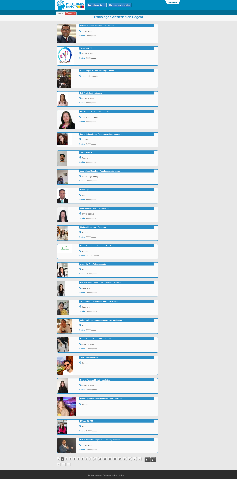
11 (100, 459)
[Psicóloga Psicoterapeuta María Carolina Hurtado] (68, 406)
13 (110, 459)
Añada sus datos (97, 5)
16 (125, 459)
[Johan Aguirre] (68, 158)
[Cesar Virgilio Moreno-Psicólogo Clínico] (68, 78)
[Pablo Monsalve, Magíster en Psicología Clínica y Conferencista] (68, 445)
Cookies (121, 475)
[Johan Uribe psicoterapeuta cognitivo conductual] (68, 326)
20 (58, 464)
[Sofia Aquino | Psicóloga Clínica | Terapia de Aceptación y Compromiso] (68, 307)
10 (95, 459)
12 (105, 459)
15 (120, 459)
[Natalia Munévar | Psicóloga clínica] (68, 385)
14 (115, 459)
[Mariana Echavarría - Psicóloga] (68, 233)
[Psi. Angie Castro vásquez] (68, 99)
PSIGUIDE (173, 2)
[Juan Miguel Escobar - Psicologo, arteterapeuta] (68, 177)
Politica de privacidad (110, 475)
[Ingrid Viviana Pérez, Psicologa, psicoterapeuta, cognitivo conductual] (68, 139)
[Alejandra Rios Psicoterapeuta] (68, 270)
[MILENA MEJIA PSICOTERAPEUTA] (68, 214)
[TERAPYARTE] (68, 56)
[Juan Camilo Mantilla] (68, 365)
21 (63, 464)
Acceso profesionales (120, 5)
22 (68, 464)
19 (139, 459)
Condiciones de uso (95, 475)
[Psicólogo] (68, 195)
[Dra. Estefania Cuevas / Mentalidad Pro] (68, 344)
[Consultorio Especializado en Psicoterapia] (68, 248)
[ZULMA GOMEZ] (68, 427)
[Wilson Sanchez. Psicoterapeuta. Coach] (68, 33)
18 (135, 459)
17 (130, 459)
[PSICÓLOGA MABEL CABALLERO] (68, 119)
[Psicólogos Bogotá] (71, 5)
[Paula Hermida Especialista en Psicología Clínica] (68, 288)
